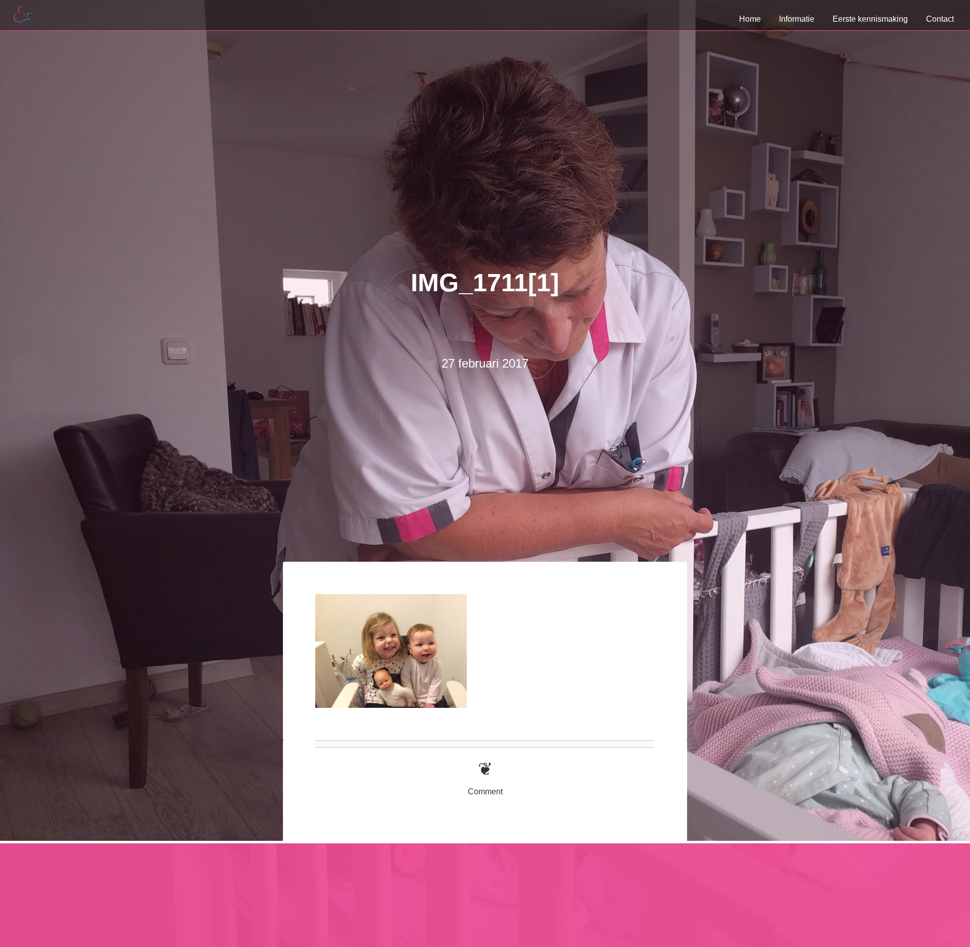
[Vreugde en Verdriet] (30, 372)
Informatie (796, 19)
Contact (940, 19)
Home (750, 19)
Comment (485, 791)
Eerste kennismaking (870, 19)
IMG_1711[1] (485, 282)
